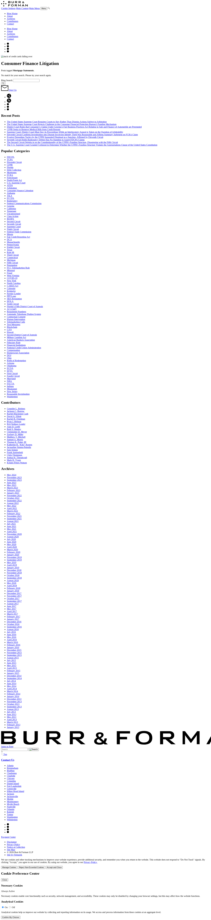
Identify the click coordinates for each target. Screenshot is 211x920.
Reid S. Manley (14, 429)
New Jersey (12, 391)
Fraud (9, 273)
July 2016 (11, 632)
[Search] (49, 8)
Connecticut (12, 257)
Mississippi (12, 389)
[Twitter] (8, 49)
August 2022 (13, 503)
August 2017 (13, 603)
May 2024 (11, 475)
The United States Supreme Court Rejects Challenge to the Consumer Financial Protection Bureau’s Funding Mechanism (61, 124)
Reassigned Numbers (16, 311)
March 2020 (12, 549)
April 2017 (12, 611)
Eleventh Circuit (14, 162)
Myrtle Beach (13, 804)
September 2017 (14, 601)
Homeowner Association (18, 353)
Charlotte (11, 776)
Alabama (11, 193)
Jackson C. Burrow (15, 411)
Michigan (11, 260)
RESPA (10, 219)
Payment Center (8, 837)
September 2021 (14, 518)
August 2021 (13, 521)
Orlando (10, 809)
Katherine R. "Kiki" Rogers (19, 444)
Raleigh (10, 812)
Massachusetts (13, 242)
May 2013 (11, 717)
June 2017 (11, 606)
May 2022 (11, 506)
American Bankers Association (21, 340)
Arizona (10, 363)
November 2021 (14, 516)
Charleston (12, 773)
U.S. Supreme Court (16, 183)
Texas (9, 250)
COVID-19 (12, 278)
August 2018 (13, 580)
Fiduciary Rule (13, 342)
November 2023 (14, 477)
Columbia (11, 781)
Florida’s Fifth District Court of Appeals (25, 306)
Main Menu (34, 8)
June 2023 (11, 482)
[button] (9, 97)
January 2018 (13, 591)
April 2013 (12, 719)
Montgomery (13, 801)
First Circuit (12, 373)
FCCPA (10, 198)
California (11, 208)
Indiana (10, 386)
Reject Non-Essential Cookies (31, 867)
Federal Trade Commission (19, 232)
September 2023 (14, 480)
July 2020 (11, 539)
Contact (10, 24)
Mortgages (12, 172)
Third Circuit (13, 255)
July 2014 (11, 681)
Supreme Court (14, 226)
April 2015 (12, 668)
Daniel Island (13, 783)
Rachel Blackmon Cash (17, 414)
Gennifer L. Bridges (16, 408)
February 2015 (13, 670)
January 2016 (13, 647)
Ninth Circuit (13, 229)
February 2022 (13, 513)
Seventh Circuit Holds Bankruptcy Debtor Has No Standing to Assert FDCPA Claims (46, 140)
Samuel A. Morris (15, 439)
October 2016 (13, 624)
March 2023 (12, 488)
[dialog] (105, 863)
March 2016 (12, 642)
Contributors (12, 21)
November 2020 (14, 534)
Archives (11, 18)
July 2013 (11, 712)
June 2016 (11, 634)
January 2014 (13, 696)
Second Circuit (13, 221)
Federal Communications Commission (24, 203)
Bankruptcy (12, 201)
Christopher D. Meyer (17, 432)
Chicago (10, 778)
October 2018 (13, 575)
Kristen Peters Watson (17, 463)
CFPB (10, 165)
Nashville (11, 807)
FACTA (10, 384)
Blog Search (6, 80)
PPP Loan (11, 296)
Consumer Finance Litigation (20, 190)
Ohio (9, 358)
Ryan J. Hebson (14, 421)
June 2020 (11, 542)
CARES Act (12, 286)
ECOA (10, 368)
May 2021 (11, 529)
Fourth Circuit (13, 376)
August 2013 (13, 709)
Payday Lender (14, 293)
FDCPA (10, 157)
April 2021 (12, 531)
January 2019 (13, 567)
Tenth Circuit (13, 304)
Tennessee (11, 211)
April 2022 (12, 508)
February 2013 (13, 725)
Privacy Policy (13, 844)
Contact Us (7, 759)
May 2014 (11, 686)
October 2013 (13, 704)
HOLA (10, 301)
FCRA (10, 175)
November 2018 (14, 573)
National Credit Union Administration (24, 347)
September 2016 (14, 627)
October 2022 (13, 498)
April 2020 (12, 547)
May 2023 (11, 485)
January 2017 (13, 619)
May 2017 (11, 609)
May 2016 (11, 637)
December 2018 (14, 570)
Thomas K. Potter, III (16, 442)
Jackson (10, 794)
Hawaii (10, 332)
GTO (9, 329)
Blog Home (12, 13)
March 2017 (12, 614)
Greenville (11, 788)
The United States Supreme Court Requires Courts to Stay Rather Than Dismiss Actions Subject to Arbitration (57, 121)
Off (13, 907)
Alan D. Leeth (13, 426)
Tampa (10, 814)
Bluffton (10, 770)
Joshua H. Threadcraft (17, 457)
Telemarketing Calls (16, 322)
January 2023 (13, 493)
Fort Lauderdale (14, 786)
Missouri (11, 270)
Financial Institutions (16, 345)
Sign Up (12, 90)
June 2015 (11, 663)
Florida (10, 167)
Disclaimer (12, 842)
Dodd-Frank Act (14, 180)
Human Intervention (16, 319)
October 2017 (13, 598)
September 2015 (14, 655)
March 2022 (12, 511)
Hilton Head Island (15, 791)
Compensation (13, 350)
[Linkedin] (8, 51)
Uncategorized (13, 214)
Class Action (12, 216)
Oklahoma (11, 365)
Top (5, 754)
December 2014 (14, 676)
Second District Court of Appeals (22, 335)
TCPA (10, 159)
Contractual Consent (16, 317)
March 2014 (12, 691)
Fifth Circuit (12, 262)
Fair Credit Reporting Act (18, 237)
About (10, 16)
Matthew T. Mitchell (16, 437)
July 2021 (11, 524)
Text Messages (13, 324)
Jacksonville (12, 796)
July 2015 (11, 660)
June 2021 (11, 526)
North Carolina (14, 283)
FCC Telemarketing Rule (18, 268)
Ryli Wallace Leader (16, 424)
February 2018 (13, 588)
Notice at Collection (16, 847)
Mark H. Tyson (14, 460)
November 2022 (14, 495)
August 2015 (13, 658)
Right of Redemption (16, 360)
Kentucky (11, 291)
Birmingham (12, 768)
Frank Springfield (15, 452)
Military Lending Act (16, 337)
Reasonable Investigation (18, 394)
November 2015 (14, 652)
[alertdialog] (105, 895)
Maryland (11, 378)
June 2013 (11, 714)
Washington (12, 396)
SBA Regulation (14, 299)
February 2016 (13, 645)
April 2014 (12, 688)
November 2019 (14, 557)
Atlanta (10, 765)
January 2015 (13, 673)
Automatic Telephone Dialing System (24, 314)
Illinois (10, 234)
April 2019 (12, 565)
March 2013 (12, 722)
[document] (105, 895)
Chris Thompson (14, 455)
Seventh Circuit (14, 224)
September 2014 (14, 678)
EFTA (10, 371)
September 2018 (14, 578)
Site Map (11, 849)
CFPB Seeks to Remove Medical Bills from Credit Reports (33, 129)
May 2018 (11, 583)
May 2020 (11, 544)
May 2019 (11, 562)
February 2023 (13, 490)
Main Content (22, 8)
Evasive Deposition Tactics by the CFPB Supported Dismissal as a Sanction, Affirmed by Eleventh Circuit (55, 137)
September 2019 (14, 560)
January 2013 (13, 727)
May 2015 (11, 665)
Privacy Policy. (90, 862)
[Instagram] (8, 44)
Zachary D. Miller (15, 434)
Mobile (10, 799)
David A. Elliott (14, 416)
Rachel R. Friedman (16, 419)
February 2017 (13, 616)
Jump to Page (7, 746)
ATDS (10, 185)
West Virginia (13, 275)
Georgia (10, 206)
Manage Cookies (9, 867)
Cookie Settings (8, 8)
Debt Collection (14, 170)
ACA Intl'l (11, 309)
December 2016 (14, 621)
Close (4, 880)
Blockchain (12, 327)
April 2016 (12, 640)
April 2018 (12, 585)
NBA (9, 381)
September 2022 (14, 500)
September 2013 (14, 706)
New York (11, 280)
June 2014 (11, 683)
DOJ (9, 355)
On (6, 907)
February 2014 (13, 694)
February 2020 (13, 552)
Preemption (12, 265)
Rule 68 (10, 252)
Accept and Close (54, 867)
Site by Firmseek (14, 855)
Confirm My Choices (10, 917)
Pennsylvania (13, 244)
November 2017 (14, 596)
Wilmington (12, 819)
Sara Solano (12, 450)
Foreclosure (12, 177)
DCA (9, 239)
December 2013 (14, 699)
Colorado (11, 288)
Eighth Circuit (13, 247)
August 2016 (13, 629)
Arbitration (12, 188)
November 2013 (14, 701)
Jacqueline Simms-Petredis (19, 447)
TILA (9, 195)
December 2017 (14, 593)
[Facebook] (8, 46)
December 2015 (14, 650)
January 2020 (13, 555)
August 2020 (13, 536)
